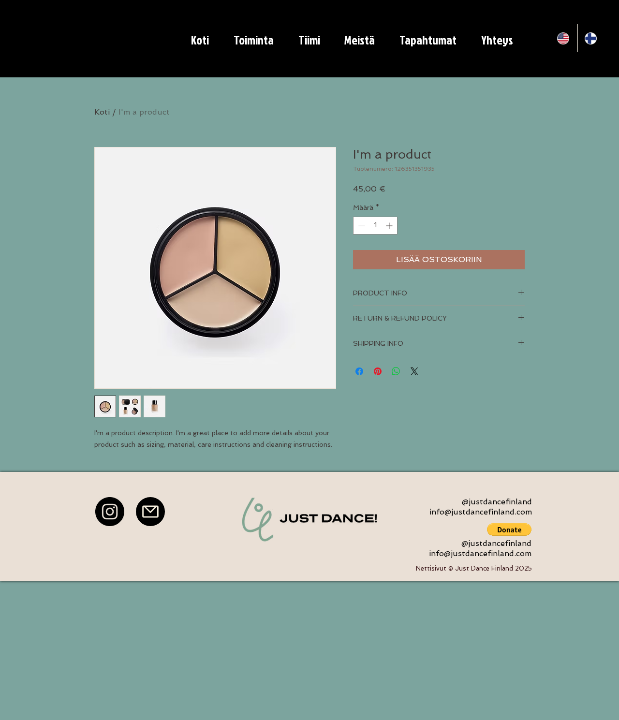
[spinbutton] (375, 225)
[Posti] (150, 511)
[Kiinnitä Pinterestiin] (377, 371)
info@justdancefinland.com (480, 511)
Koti (102, 112)
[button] (509, 529)
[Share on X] (414, 371)
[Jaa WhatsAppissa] (396, 371)
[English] (563, 38)
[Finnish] (591, 38)
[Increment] (390, 225)
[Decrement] (360, 225)
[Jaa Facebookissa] (359, 371)
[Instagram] (109, 511)
